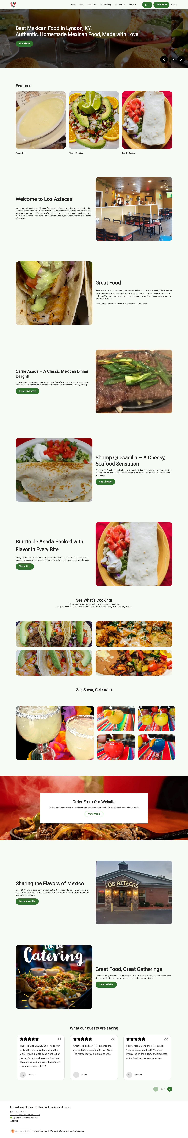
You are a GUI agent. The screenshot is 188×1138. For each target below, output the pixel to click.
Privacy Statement (58, 1131)
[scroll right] (169, 1089)
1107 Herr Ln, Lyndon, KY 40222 (25, 1114)
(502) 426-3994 (18, 1111)
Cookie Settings (77, 1131)
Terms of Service (39, 1131)
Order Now (161, 4)
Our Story (92, 4)
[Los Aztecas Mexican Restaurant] (13, 5)
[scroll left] (155, 1089)
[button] (133, 4)
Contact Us (120, 4)
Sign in (174, 4)
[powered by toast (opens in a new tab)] (20, 1131)
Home (72, 4)
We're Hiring (105, 4)
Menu (81, 4)
